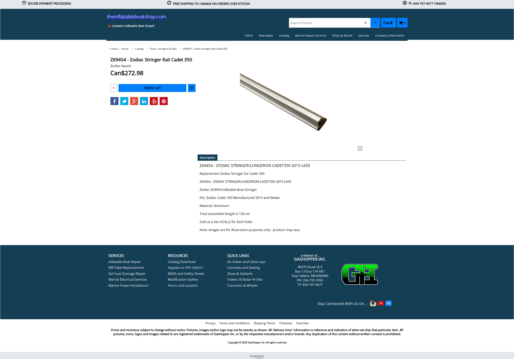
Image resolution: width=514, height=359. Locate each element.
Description (207, 158)
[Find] (375, 23)
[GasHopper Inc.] (130, 17)
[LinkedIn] (144, 101)
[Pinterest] (164, 101)
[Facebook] (114, 101)
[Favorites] (192, 88)
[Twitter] (124, 101)
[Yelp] (154, 101)
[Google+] (134, 101)
